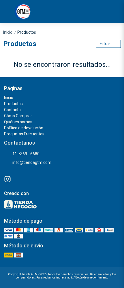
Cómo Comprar (18, 115)
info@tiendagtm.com (31, 162)
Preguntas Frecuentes (24, 134)
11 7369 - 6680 (26, 153)
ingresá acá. (65, 277)
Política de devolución (23, 128)
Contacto (12, 109)
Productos (26, 32)
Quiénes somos (18, 122)
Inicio (9, 32)
